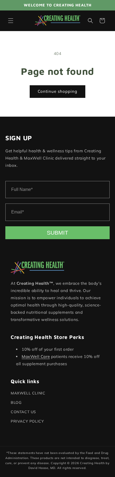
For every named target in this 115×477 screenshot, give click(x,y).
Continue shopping (57, 91)
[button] (11, 21)
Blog (16, 402)
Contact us (23, 411)
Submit (57, 233)
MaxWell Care (36, 356)
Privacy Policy (27, 421)
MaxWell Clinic (28, 393)
